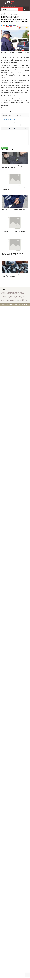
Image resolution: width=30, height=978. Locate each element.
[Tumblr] (11, 25)
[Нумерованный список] (19, 128)
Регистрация (13, 6)
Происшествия (10, 13)
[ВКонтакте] (1, 25)
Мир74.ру (3, 13)
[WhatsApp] (15, 25)
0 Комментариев (7, 115)
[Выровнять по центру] (12, 128)
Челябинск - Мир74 (13, 304)
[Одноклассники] (3, 25)
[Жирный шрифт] (2, 128)
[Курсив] (5, 128)
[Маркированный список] (17, 128)
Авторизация (5, 6)
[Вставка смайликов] (22, 128)
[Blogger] (7, 25)
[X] (6, 25)
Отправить (4, 147)
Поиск (26, 9)
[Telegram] (12, 25)
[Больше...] (25, 128)
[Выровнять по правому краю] (14, 128)
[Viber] (14, 25)
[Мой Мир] (4, 25)
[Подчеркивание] (7, 128)
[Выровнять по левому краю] (10, 128)
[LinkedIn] (9, 25)
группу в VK (14, 109)
